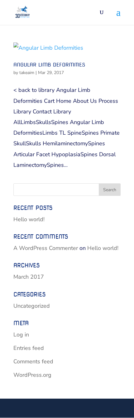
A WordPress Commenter (45, 248)
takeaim (26, 73)
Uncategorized (31, 306)
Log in (21, 334)
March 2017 (28, 277)
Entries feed (28, 348)
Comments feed (33, 361)
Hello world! (29, 219)
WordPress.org (32, 375)
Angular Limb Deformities (49, 65)
